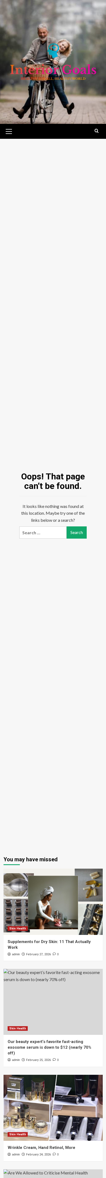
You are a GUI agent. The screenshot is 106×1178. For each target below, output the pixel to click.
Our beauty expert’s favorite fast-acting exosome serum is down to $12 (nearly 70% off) (49, 1047)
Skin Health (17, 928)
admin (16, 954)
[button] (9, 130)
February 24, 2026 (38, 1154)
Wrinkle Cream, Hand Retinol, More (41, 1147)
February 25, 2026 (38, 1060)
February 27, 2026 (38, 954)
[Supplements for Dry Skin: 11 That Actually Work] (53, 902)
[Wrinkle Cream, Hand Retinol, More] (53, 1108)
